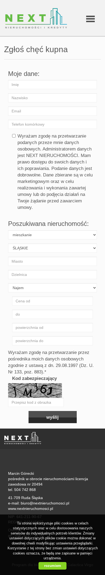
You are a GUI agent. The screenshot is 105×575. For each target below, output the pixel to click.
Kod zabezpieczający (34, 378)
